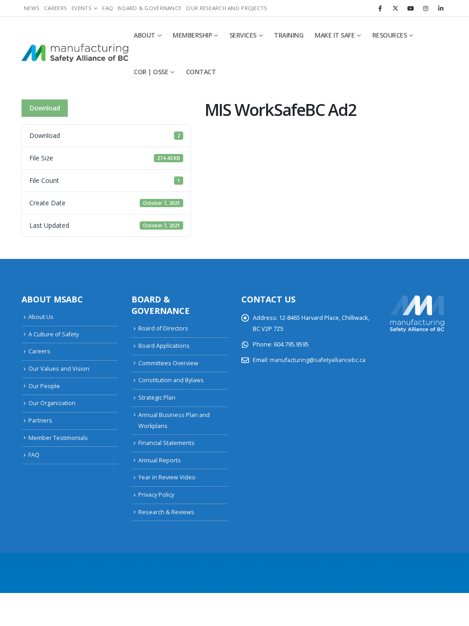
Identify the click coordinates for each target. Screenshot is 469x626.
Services (242, 35)
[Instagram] (425, 8)
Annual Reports (159, 460)
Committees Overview (168, 363)
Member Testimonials (58, 438)
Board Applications (164, 346)
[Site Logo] (75, 53)
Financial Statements (166, 443)
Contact (201, 71)
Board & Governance (149, 8)
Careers (55, 8)
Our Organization (52, 403)
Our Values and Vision (58, 369)
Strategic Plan (156, 397)
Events (81, 8)
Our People (44, 386)
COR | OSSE (151, 71)
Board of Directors (163, 328)
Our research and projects (226, 8)
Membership (192, 35)
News (31, 8)
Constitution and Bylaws (171, 380)
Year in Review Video (167, 477)
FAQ (107, 8)
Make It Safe (334, 35)
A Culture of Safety (53, 334)
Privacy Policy (156, 495)
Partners (40, 420)
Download (44, 108)
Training (288, 35)
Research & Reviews (166, 512)
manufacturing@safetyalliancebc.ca (317, 360)
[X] (395, 8)
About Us (41, 317)
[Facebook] (380, 8)
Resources (389, 35)
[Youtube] (410, 8)
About (144, 35)
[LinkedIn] (440, 8)
